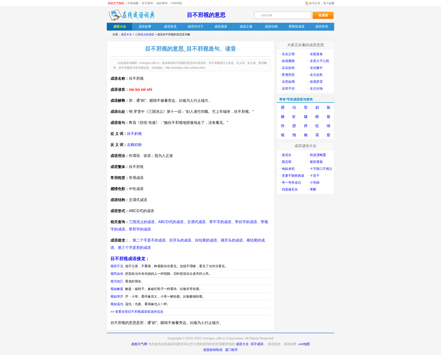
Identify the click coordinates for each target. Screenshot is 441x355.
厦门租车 (231, 350)
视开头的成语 (232, 240)
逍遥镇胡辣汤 (212, 350)
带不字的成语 (220, 222)
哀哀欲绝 (288, 68)
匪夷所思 (288, 75)
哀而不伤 (288, 88)
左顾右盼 (134, 145)
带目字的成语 (246, 222)
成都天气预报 (115, 3)
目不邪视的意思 (206, 15)
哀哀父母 (288, 54)
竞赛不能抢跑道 (293, 175)
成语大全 (126, 34)
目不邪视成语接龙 (127, 258)
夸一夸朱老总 (291, 182)
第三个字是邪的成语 (134, 248)
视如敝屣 (116, 289)
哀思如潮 (288, 81)
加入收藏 (328, 3)
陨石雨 (286, 162)
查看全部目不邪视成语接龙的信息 (139, 311)
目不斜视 (134, 134)
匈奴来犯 (288, 168)
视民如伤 (116, 273)
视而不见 (116, 266)
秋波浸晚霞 (318, 155)
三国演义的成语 (144, 34)
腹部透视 (316, 162)
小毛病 (314, 182)
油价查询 (161, 3)
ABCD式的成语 (171, 222)
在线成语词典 (131, 14)
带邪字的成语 (140, 229)
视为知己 (116, 281)
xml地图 (304, 344)
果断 (313, 189)
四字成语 (257, 344)
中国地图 (133, 3)
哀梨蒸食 (316, 54)
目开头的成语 (180, 240)
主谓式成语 (196, 222)
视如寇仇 (116, 304)
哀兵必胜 (316, 75)
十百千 (314, 175)
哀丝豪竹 (316, 68)
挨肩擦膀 (288, 61)
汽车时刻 (176, 3)
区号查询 (147, 3)
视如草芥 (116, 296)
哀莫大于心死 (319, 61)
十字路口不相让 (321, 168)
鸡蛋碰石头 (290, 189)
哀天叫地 (316, 88)
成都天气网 (139, 344)
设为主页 (314, 3)
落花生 (286, 155)
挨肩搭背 (316, 81)
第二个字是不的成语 (149, 240)
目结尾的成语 (206, 240)
